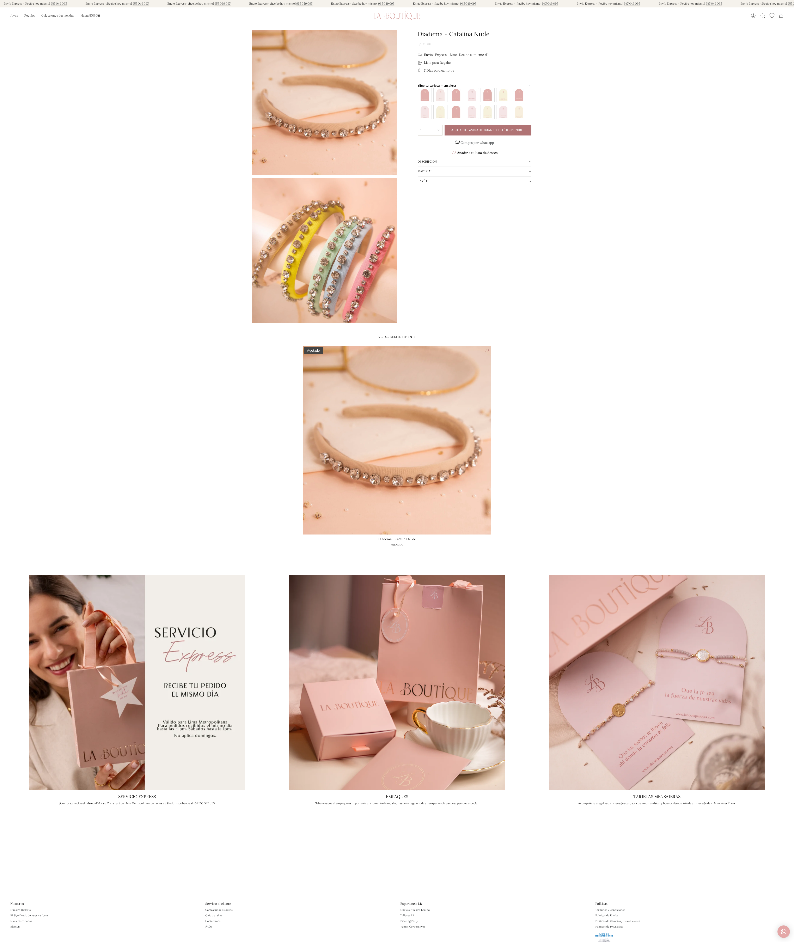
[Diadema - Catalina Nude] (397, 440)
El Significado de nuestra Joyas (29, 915)
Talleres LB (407, 915)
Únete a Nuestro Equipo (415, 909)
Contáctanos (212, 921)
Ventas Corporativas (412, 926)
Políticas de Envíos (606, 915)
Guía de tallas (213, 915)
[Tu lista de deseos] (772, 15)
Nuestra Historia (20, 909)
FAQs (208, 926)
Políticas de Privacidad (609, 926)
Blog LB (15, 926)
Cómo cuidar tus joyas (219, 909)
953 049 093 (59, 3)
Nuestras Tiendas (21, 921)
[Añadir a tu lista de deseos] (487, 351)
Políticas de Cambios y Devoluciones (617, 921)
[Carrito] (781, 15)
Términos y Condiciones (610, 909)
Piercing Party (409, 921)
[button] (14, 16)
